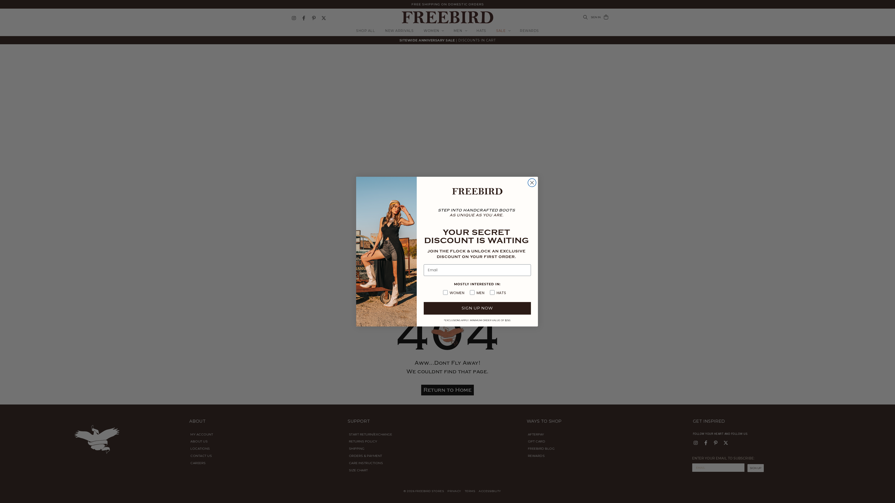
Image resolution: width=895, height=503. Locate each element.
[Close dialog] (532, 183)
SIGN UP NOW (477, 308)
